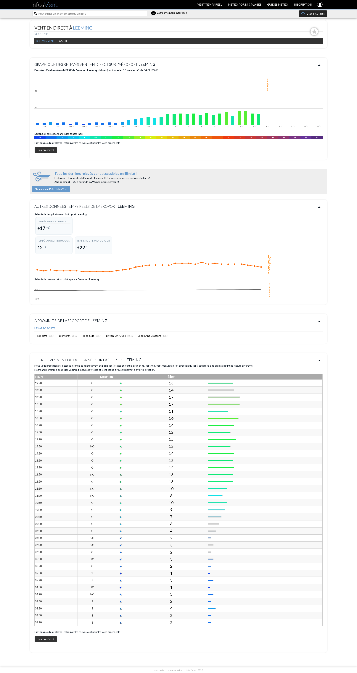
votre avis (159, 670)
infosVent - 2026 (194, 670)
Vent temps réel (209, 4)
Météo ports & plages (244, 4)
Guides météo (277, 4)
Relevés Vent (45, 40)
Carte (63, 40)
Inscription (303, 4)
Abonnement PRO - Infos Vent (51, 188)
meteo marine (175, 670)
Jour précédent (45, 149)
